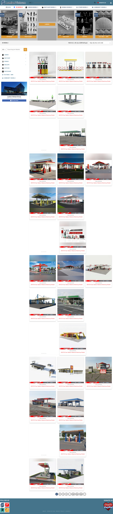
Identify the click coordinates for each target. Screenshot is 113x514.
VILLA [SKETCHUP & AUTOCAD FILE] (9, 31)
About (44, 511)
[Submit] (94, 2)
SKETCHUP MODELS (50, 7)
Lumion (6, 54)
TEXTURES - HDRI (8, 74)
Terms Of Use (51, 511)
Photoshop (7, 71)
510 (73, 494)
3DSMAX (6, 61)
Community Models (9, 78)
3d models (19, 7)
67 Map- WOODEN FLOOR (103, 32)
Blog (9, 7)
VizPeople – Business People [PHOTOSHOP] (28, 31)
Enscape (6, 64)
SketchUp (7, 58)
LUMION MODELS (32, 7)
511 (77, 494)
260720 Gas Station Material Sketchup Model (43, 81)
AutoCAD (6, 68)
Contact (67, 511)
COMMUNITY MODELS (100, 7)
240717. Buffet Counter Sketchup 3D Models (65, 31)
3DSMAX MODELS (67, 7)
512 (81, 494)
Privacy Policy (60, 511)
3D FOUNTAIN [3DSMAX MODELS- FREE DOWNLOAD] (85, 31)
